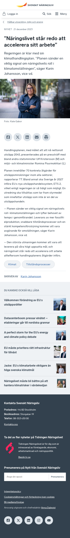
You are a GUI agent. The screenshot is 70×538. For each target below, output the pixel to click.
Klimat (12, 264)
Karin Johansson (31, 276)
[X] (18, 137)
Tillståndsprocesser (38, 264)
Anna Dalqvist (48, 507)
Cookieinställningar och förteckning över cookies (29, 497)
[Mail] (37, 137)
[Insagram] (39, 520)
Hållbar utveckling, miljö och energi (25, 22)
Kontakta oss (11, 424)
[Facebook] (8, 137)
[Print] (46, 137)
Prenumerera (57, 476)
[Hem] (35, 5)
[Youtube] (49, 520)
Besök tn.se (24, 457)
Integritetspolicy (12, 491)
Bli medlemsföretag (14, 502)
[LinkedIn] (27, 137)
